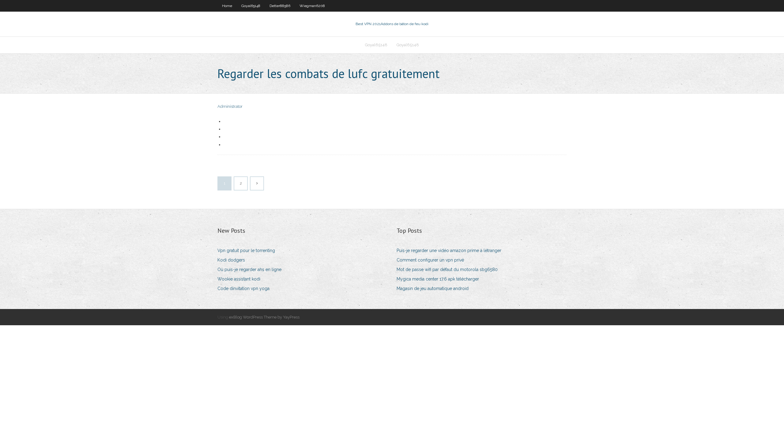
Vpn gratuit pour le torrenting (246, 250)
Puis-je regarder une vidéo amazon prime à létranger (449, 250)
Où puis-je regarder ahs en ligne (249, 269)
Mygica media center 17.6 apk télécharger (438, 279)
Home (227, 6)
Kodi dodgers (231, 260)
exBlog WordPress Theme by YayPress (264, 317)
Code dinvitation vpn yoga (243, 288)
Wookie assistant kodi (238, 279)
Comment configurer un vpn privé (430, 260)
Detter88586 (280, 6)
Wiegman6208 (312, 6)
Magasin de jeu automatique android (433, 288)
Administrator (230, 106)
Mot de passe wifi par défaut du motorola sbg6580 (447, 269)
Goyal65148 (250, 6)
